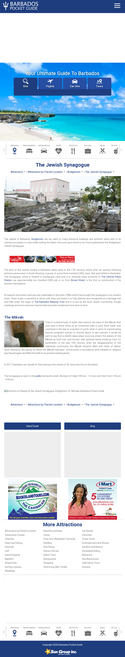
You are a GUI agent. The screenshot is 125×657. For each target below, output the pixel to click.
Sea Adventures (90, 559)
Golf (7, 551)
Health (58, 145)
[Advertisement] (62, 37)
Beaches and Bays (52, 531)
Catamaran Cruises (15, 535)
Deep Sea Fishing (13, 543)
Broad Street (78, 280)
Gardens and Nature (92, 547)
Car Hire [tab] (75, 86)
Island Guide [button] (32, 426)
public (38, 376)
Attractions (15, 145)
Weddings (10, 571)
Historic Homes (51, 551)
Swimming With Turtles (55, 567)
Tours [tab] (99, 86)
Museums (87, 555)
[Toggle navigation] (117, 5)
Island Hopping (12, 555)
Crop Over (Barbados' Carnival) (59, 539)
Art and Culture (117, 145)
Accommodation (29, 145)
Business (88, 145)
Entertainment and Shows (95, 543)
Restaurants (49, 559)
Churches (87, 535)
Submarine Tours (91, 563)
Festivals (9, 547)
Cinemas (9, 539)
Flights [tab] (50, 86)
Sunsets (86, 567)
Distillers (47, 543)
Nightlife (9, 559)
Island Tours (49, 555)
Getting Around (44, 145)
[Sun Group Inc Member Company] (61, 651)
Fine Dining (49, 547)
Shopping (48, 563)
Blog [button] (92, 426)
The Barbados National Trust (50, 302)
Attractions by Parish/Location (20, 531)
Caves (46, 535)
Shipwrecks (11, 563)
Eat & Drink (73, 145)
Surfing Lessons (13, 567)
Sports (102, 145)
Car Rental (87, 531)
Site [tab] (25, 86)
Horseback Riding (91, 551)
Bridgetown (37, 239)
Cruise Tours (88, 539)
